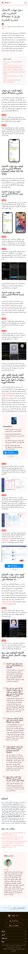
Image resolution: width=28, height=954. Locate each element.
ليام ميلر (5, 26)
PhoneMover (7, 426)
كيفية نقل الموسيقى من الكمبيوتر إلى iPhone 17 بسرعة (12, 846)
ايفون (3, 28)
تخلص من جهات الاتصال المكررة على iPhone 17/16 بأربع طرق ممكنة (12, 838)
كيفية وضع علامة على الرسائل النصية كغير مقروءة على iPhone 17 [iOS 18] (14, 842)
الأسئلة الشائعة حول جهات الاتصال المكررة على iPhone (12, 81)
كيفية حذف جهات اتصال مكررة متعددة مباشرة (13, 77)
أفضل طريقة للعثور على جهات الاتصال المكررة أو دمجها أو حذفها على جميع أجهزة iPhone (14, 72)
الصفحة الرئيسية (21, 907)
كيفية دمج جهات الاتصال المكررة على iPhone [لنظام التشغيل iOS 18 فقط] (12, 66)
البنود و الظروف (20, 948)
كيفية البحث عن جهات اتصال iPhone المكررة (12, 62)
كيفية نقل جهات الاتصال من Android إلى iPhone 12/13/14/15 (13, 833)
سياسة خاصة (11, 948)
